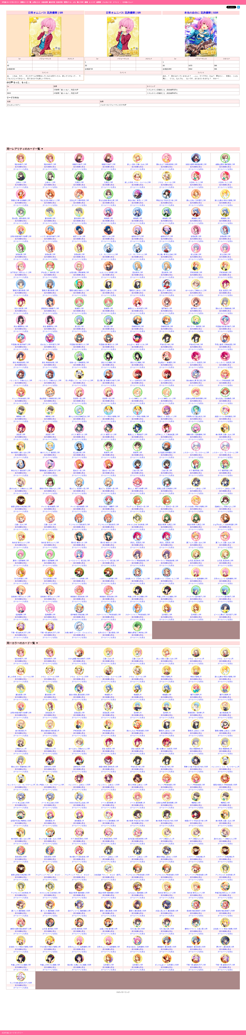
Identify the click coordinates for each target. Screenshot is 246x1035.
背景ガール (67, 2)
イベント (116, 2)
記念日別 (59, 2)
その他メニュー (127, 2)
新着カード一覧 (25, 2)
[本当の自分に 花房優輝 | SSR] (201, 56)
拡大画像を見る (21, 167)
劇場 (86, 2)
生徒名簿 (45, 2)
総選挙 (98, 2)
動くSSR (80, 2)
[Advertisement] (123, 127)
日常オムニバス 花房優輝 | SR (45, 12)
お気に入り (36, 2)
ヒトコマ (92, 2)
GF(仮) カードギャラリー (10, 2)
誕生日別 (52, 2)
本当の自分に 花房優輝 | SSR (201, 12)
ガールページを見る (20, 169)
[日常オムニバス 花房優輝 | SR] (45, 56)
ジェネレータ (107, 2)
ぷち (74, 2)
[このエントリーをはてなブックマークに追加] (238, 8)
